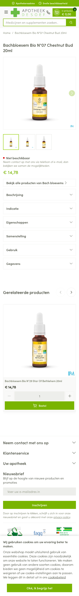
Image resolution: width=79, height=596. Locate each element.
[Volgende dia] (71, 292)
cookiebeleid (57, 577)
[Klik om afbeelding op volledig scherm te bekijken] (39, 93)
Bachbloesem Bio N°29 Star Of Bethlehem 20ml (33, 381)
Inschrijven (39, 505)
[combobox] (34, 22)
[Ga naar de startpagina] (28, 12)
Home (7, 33)
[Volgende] (72, 93)
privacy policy (61, 517)
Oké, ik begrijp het (39, 588)
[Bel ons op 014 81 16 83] (48, 12)
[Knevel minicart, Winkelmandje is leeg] (56, 12)
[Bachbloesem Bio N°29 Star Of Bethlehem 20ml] (39, 341)
